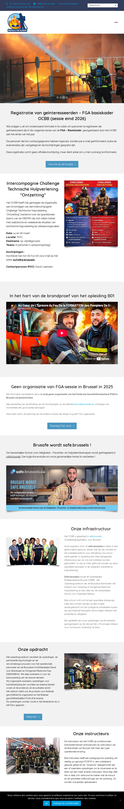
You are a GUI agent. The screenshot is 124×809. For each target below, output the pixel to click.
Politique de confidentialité (66, 803)
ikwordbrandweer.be (84, 404)
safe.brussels (13, 456)
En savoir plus (61, 76)
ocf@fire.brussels (24, 259)
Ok (46, 803)
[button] (116, 22)
